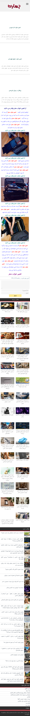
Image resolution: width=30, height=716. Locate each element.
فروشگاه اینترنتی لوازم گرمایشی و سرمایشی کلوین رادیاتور (22, 341)
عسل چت (27, 705)
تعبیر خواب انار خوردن (15, 28)
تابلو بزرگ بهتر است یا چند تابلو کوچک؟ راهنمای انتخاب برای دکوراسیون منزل (22, 371)
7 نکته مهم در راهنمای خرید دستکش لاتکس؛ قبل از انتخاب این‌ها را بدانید (22, 446)
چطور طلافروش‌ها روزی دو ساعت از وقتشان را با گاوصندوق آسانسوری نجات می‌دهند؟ (22, 357)
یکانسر (28, 697)
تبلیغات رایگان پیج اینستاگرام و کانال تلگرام (20, 693)
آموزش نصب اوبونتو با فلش (22, 460)
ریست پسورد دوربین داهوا (24, 699)
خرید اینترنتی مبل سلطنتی (24, 701)
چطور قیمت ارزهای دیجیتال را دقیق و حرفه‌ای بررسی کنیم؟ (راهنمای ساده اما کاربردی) (7, 521)
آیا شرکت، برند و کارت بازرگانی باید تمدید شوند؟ (22, 386)
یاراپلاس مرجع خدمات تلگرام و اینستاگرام (20, 695)
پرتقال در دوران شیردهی (15, 91)
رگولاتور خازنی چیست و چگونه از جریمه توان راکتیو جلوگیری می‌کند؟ (22, 431)
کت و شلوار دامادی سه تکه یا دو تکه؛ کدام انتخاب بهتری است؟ (22, 506)
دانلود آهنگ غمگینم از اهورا (7, 415)
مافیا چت (28, 703)
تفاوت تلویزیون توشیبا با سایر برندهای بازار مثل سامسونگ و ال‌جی (7, 356)
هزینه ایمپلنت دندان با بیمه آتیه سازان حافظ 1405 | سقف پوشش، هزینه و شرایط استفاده (7, 477)
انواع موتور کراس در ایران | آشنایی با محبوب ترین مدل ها (22, 326)
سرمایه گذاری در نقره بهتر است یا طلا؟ (7, 311)
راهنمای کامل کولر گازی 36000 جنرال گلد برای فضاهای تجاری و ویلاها (7, 386)
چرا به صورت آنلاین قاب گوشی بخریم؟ (22, 521)
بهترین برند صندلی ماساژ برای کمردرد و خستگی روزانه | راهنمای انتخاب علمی (7, 446)
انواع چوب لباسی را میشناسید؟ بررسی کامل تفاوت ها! (22, 311)
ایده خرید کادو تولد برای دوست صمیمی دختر (22, 491)
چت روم (28, 691)
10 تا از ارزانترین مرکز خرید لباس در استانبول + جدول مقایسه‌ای (7, 431)
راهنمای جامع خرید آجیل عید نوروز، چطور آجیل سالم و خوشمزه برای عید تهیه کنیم (7, 341)
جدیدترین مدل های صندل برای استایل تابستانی (7, 461)
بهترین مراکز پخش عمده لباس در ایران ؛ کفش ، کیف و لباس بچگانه (7, 371)
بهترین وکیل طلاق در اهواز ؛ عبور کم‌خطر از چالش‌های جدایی (22, 476)
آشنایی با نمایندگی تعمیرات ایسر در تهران (8, 401)
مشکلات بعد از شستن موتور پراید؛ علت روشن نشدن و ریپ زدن (7, 326)
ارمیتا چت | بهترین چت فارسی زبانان (22, 416)
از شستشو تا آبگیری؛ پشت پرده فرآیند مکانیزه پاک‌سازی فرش (22, 401)
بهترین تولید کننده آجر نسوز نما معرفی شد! (8, 508)
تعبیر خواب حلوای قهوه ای (15, 59)
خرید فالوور (27, 688)
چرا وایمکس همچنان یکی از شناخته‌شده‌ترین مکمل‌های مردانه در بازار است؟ (7, 491)
